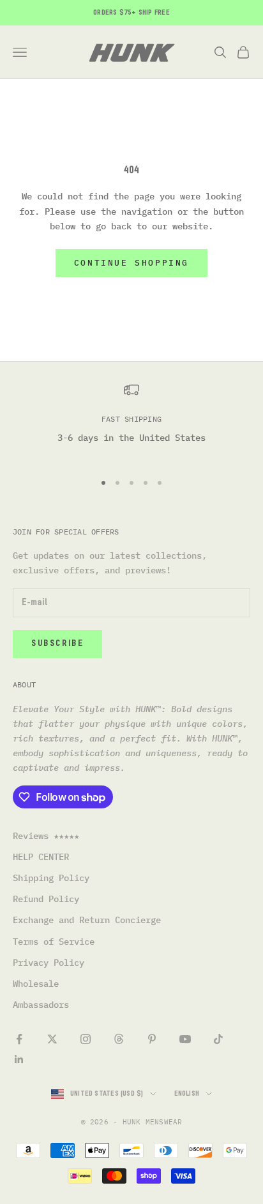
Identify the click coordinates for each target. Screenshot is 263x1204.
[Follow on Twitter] (52, 1039)
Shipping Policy (51, 878)
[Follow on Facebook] (19, 1039)
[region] (131, 421)
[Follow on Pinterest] (152, 1039)
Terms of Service (53, 941)
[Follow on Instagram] (85, 1039)
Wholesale (36, 983)
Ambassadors (41, 1004)
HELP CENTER (41, 857)
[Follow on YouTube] (185, 1039)
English (187, 1093)
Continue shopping (131, 262)
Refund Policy (46, 899)
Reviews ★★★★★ (46, 836)
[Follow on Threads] (118, 1039)
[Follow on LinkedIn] (19, 1059)
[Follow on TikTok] (218, 1039)
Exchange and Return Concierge (87, 920)
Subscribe (57, 644)
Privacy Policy (48, 962)
